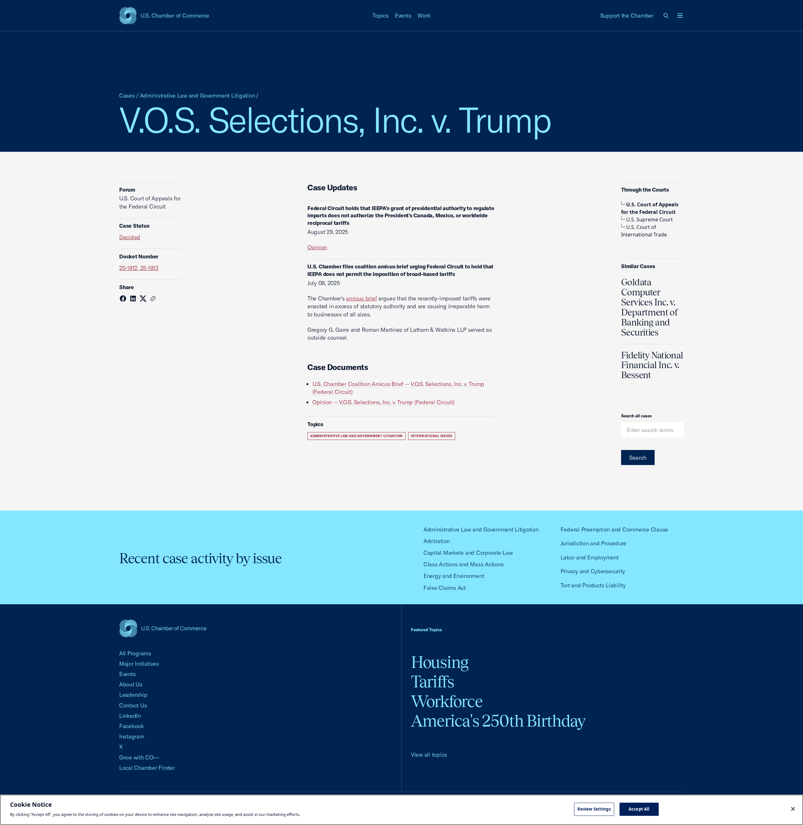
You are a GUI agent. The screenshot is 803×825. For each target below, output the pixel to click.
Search (637, 457)
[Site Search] (666, 15)
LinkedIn (130, 715)
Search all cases (636, 415)
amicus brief (361, 298)
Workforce (446, 701)
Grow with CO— (139, 757)
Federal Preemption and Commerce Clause (614, 529)
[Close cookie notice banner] (793, 809)
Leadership (133, 694)
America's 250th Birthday (498, 720)
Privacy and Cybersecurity (593, 571)
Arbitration (436, 541)
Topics (380, 15)
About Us (130, 684)
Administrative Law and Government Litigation (197, 95)
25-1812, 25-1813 (138, 268)
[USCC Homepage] (162, 628)
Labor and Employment (590, 557)
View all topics (429, 754)
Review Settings (594, 809)
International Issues (431, 436)
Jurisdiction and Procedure (593, 543)
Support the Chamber (627, 15)
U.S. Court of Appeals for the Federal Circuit (649, 208)
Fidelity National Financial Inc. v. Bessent (652, 365)
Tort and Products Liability (593, 585)
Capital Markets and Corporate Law (468, 552)
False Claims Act (444, 587)
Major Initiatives (139, 663)
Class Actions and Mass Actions (463, 564)
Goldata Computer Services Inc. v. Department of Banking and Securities (649, 307)
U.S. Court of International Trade (644, 231)
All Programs (135, 653)
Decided (129, 237)
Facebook (131, 726)
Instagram (131, 736)
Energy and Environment (453, 575)
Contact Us (133, 705)
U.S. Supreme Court (649, 219)
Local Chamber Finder (147, 767)
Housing (439, 662)
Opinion (317, 247)
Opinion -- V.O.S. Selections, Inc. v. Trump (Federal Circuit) (383, 402)
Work (423, 15)
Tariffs (432, 681)
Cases (127, 95)
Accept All (639, 809)
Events (403, 15)
